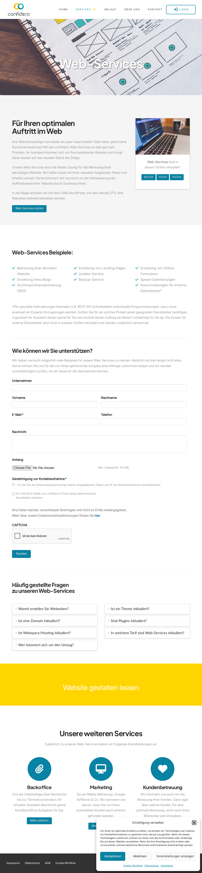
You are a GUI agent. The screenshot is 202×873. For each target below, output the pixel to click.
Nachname (109, 398)
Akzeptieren (112, 856)
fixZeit (162, 176)
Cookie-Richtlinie (133, 865)
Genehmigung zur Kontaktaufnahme (39, 479)
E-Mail (17, 415)
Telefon (106, 415)
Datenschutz (152, 865)
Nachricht (19, 432)
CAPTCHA (19, 525)
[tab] (54, 609)
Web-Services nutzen (29, 208)
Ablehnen (140, 856)
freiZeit (176, 176)
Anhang (17, 460)
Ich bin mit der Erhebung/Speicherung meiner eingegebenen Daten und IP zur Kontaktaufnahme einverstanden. (89, 484)
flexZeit (148, 176)
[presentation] (42, 536)
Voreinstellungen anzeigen (175, 856)
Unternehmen (22, 381)
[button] (194, 823)
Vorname (18, 398)
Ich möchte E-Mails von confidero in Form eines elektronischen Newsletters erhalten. (56, 495)
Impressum (167, 865)
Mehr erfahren (39, 820)
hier (97, 515)
